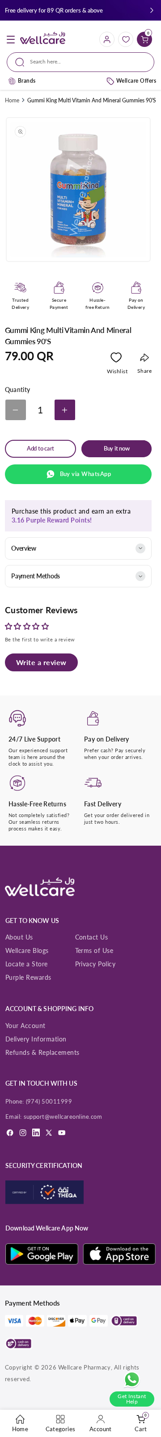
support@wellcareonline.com (63, 1116)
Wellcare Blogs (27, 950)
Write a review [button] (41, 662)
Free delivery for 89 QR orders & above (54, 10)
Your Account (25, 1025)
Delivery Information (36, 1039)
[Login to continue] (116, 359)
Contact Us (91, 937)
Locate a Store (26, 964)
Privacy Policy (95, 964)
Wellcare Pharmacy (84, 1367)
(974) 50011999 (49, 1101)
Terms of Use (94, 950)
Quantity (17, 389)
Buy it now (117, 448)
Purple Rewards (28, 977)
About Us (19, 937)
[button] (152, 10)
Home (12, 100)
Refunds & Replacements (42, 1052)
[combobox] (80, 62)
